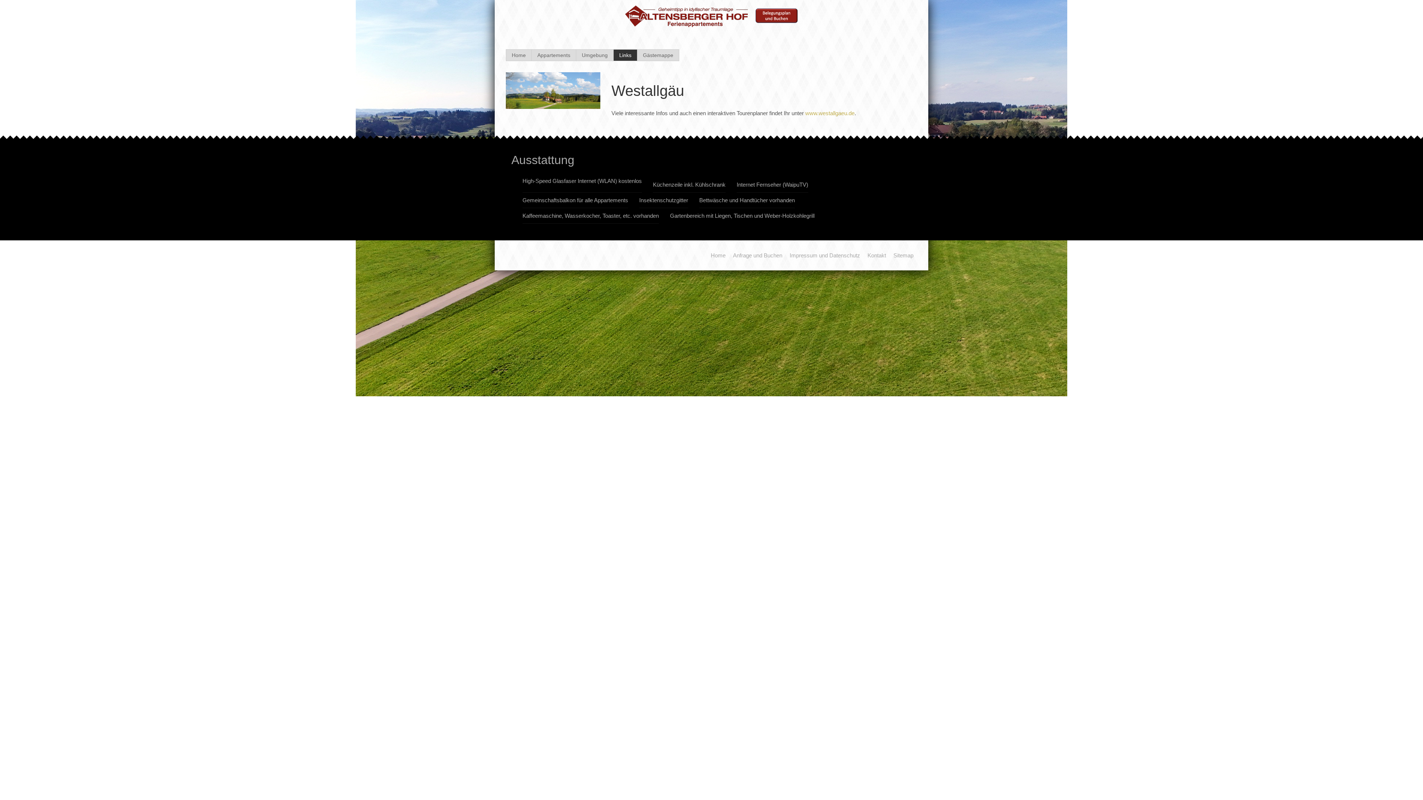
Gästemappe (658, 55)
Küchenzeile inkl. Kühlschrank (689, 184)
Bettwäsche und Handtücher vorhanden (747, 200)
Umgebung (595, 55)
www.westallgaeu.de (830, 113)
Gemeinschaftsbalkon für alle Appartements (575, 200)
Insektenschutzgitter (663, 200)
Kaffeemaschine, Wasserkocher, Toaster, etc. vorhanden (591, 216)
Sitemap (903, 255)
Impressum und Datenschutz (825, 255)
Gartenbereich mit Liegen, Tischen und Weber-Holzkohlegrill (742, 216)
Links (625, 55)
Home (519, 55)
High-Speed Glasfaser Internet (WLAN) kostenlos (582, 181)
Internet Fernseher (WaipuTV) (772, 184)
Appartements (553, 55)
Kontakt (877, 255)
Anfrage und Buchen (757, 255)
